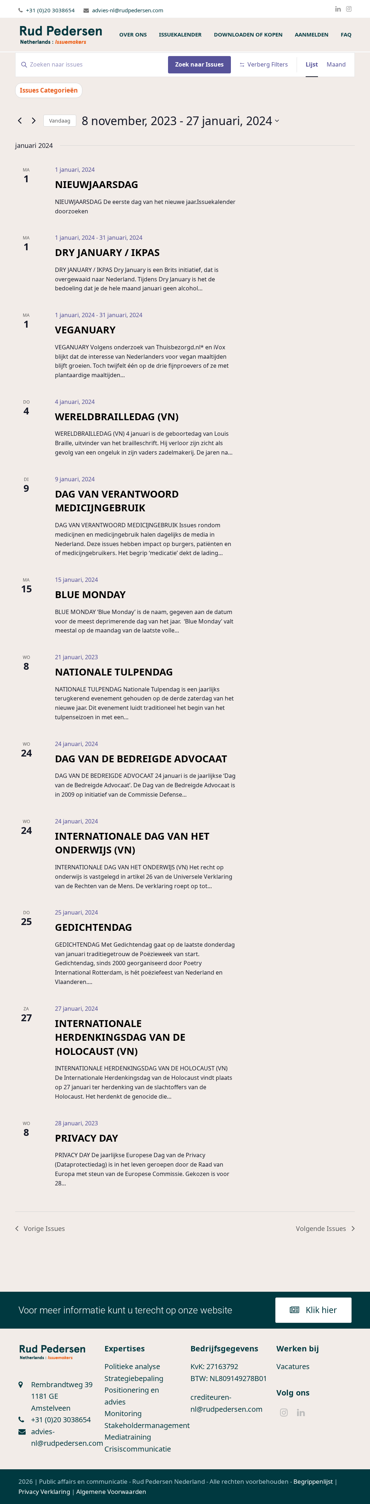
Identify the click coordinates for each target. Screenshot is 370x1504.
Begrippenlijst (313, 1481)
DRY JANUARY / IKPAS (107, 252)
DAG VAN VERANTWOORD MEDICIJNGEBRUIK (117, 500)
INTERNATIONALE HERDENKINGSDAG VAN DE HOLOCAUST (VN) (120, 1037)
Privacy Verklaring (44, 1491)
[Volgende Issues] (33, 120)
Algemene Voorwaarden (111, 1491)
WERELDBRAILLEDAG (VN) (116, 416)
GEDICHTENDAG (93, 927)
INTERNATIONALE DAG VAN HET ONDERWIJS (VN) (132, 842)
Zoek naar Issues (199, 64)
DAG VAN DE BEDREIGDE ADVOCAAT (141, 758)
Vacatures (293, 1366)
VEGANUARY (85, 329)
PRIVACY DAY (86, 1138)
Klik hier (321, 1310)
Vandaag (59, 120)
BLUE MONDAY (90, 594)
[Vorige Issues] (19, 120)
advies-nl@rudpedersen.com (127, 10)
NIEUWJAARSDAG (96, 184)
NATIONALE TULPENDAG (114, 671)
